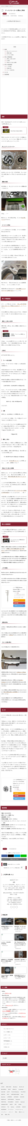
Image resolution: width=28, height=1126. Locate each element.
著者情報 (7, 74)
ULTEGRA (18, 1107)
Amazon (16, 600)
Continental (20, 1089)
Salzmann (22, 1102)
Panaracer (18, 1099)
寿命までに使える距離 (11, 62)
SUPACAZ (3, 1107)
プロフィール (8, 993)
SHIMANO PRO (4, 1104)
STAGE (19, 1104)
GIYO (8, 1094)
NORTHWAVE (11, 1099)
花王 (2, 1114)
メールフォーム (22, 1013)
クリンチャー (4, 1112)
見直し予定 (7, 1114)
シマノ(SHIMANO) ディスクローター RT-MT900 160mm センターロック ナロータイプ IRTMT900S (19, 783)
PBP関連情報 (8, 1041)
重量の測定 (9, 53)
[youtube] (17, 907)
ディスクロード (12, 13)
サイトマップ (9, 1005)
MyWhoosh (3, 1099)
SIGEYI (11, 1104)
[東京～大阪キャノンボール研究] (14, 2)
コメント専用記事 (6, 1011)
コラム (4, 13)
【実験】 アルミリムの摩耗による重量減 (18, 335)
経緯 (6, 49)
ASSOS (2, 1086)
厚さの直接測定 (8, 64)
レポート (7, 1035)
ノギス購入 (9, 66)
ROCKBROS (10, 1102)
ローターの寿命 (10, 54)
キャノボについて (8, 1028)
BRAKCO (15, 1089)
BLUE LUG (21, 1086)
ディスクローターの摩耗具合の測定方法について (18, 540)
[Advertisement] (14, 95)
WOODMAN (3, 1109)
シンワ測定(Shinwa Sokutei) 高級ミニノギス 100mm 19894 (19, 589)
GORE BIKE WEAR (15, 1094)
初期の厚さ (9, 68)
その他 (6, 1047)
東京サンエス (21, 1112)
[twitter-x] (11, 907)
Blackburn (15, 1086)
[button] (4, 856)
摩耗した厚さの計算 (11, 58)
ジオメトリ (11, 1112)
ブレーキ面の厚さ (10, 70)
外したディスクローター (12, 51)
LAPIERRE (9, 1097)
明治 (16, 1112)
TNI (8, 1107)
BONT (9, 1089)
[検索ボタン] (25, 2)
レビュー (7, 1037)
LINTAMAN (16, 1097)
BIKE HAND (8, 1086)
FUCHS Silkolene (15, 1091)
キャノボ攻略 (8, 1031)
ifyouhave (3, 1097)
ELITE (8, 1091)
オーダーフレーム (19, 1109)
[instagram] (14, 907)
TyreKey (12, 1107)
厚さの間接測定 (8, 57)
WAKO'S (24, 1107)
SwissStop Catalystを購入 (16, 131)
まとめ (6, 72)
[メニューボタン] (2, 2)
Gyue (22, 1094)
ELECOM (3, 1091)
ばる (14, 882)
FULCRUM (23, 1091)
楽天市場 (16, 603)
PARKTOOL (3, 1102)
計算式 (8, 60)
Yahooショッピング (18, 605)
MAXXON (22, 1097)
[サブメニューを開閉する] (25, 1032)
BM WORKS (3, 1089)
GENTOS (3, 1094)
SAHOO (17, 1102)
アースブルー (11, 1109)
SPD (15, 1104)
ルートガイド (7, 1044)
